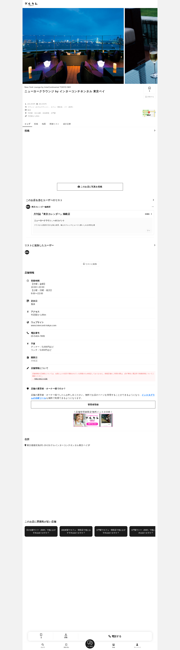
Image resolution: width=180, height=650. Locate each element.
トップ (27, 124)
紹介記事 (67, 124)
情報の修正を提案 (41, 379)
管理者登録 (93, 404)
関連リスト (54, 124)
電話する (116, 636)
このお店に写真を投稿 (91, 187)
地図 (44, 124)
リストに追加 (91, 264)
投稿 (36, 124)
